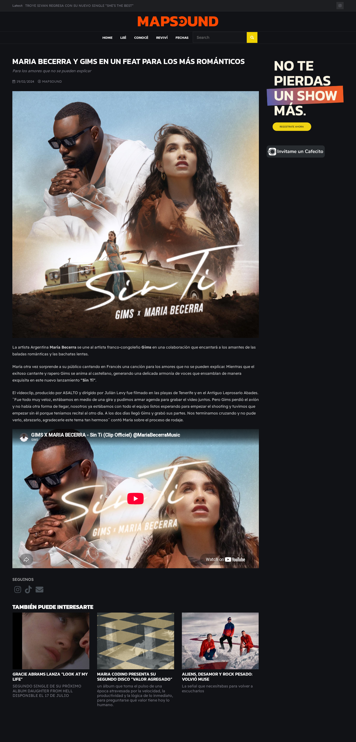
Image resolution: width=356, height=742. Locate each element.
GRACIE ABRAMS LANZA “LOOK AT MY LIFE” (50, 676)
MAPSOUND (52, 81)
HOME (107, 37)
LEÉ (123, 37)
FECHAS (182, 37)
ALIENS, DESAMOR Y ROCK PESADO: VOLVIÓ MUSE (217, 676)
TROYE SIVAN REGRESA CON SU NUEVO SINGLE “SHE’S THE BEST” (79, 5)
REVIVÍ (162, 37)
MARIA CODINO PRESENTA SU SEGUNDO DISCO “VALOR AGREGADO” (134, 676)
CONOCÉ (141, 37)
